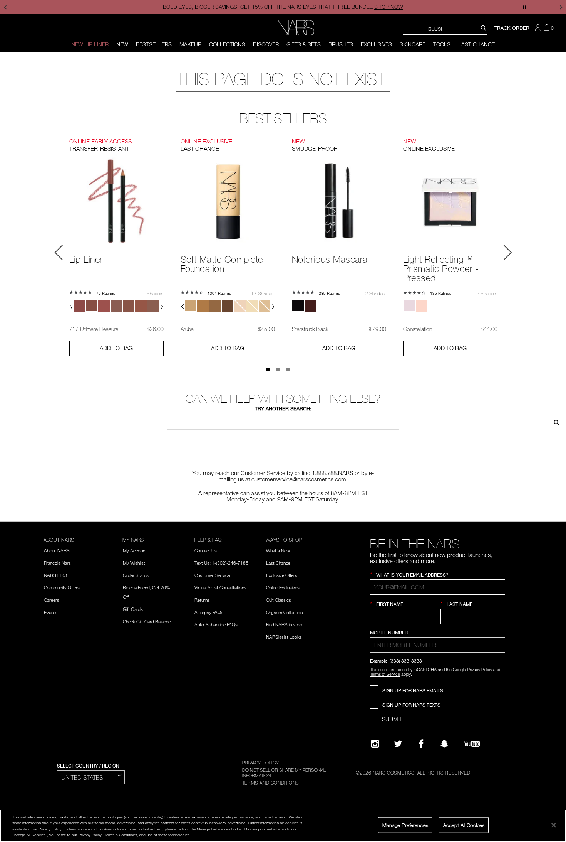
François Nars (57, 563)
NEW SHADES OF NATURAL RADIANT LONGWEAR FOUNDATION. (300, 6)
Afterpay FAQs (208, 612)
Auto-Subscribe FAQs (216, 624)
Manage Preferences (405, 825)
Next (507, 252)
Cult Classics (278, 600)
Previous (59, 252)
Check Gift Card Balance (147, 621)
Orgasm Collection (284, 612)
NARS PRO (55, 575)
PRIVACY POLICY (260, 762)
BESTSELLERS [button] (154, 44)
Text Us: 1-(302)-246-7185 (221, 563)
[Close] (553, 825)
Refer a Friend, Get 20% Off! (146, 592)
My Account (135, 550)
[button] (539, 27)
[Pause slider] (524, 7)
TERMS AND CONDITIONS (270, 783)
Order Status (136, 575)
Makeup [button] (190, 44)
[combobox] (445, 29)
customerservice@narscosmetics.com (298, 479)
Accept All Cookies (463, 825)
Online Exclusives (283, 587)
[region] (283, 826)
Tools (441, 44)
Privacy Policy (479, 669)
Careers (51, 600)
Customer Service (212, 575)
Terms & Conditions (120, 834)
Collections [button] (227, 44)
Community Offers (62, 587)
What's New (278, 550)
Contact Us (205, 550)
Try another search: (283, 408)
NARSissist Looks (284, 637)
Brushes (340, 44)
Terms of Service (385, 674)
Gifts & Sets (303, 44)
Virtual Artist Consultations (220, 587)
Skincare (412, 44)
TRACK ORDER (511, 27)
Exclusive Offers (281, 575)
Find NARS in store (284, 624)
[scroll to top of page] (553, 784)
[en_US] (553, 421)
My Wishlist (134, 563)
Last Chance (476, 44)
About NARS (57, 550)
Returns (202, 600)
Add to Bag (116, 347)
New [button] (122, 44)
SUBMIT (392, 718)
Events (50, 612)
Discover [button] (266, 44)
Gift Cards (133, 609)
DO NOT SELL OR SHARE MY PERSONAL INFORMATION (284, 772)
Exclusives (376, 44)
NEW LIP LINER (90, 44)
